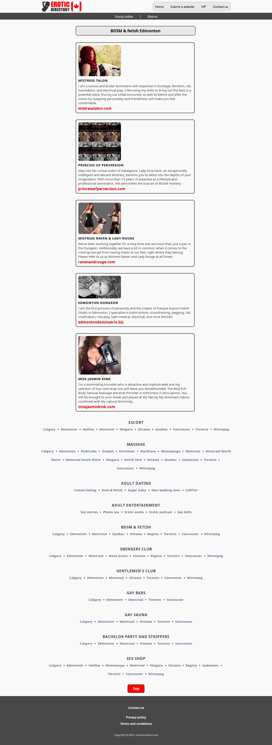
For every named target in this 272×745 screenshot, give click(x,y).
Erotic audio (134, 512)
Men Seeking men (166, 490)
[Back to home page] (61, 6)
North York (133, 459)
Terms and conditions (136, 724)
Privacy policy (136, 717)
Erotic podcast (160, 512)
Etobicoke (89, 451)
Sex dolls (184, 512)
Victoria (202, 429)
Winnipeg (221, 429)
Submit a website (182, 6)
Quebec (161, 429)
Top (136, 689)
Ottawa (144, 429)
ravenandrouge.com (96, 261)
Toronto (210, 459)
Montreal (106, 429)
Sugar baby (137, 490)
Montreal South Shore (83, 459)
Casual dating (85, 490)
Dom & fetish (112, 490)
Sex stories (89, 512)
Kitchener (127, 451)
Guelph (108, 451)
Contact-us (220, 6)
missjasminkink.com (96, 406)
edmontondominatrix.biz (100, 322)
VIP (203, 6)
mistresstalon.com (95, 108)
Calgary (49, 429)
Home (159, 6)
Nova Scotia (118, 556)
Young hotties (124, 16)
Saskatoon (190, 459)
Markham (148, 451)
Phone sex (111, 512)
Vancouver (181, 429)
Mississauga (170, 451)
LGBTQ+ (192, 490)
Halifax (88, 429)
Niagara (126, 429)
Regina (153, 534)
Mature (152, 16)
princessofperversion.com (101, 188)
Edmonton (69, 429)
